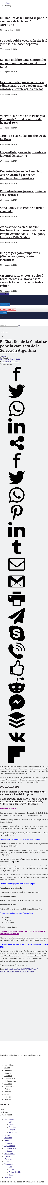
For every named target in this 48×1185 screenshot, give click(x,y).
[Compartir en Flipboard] (16, 762)
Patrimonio (13, 1132)
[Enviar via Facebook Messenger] (16, 710)
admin (4, 356)
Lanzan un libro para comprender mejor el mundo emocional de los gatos (23, 63)
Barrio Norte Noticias (8, 310)
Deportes (8, 1070)
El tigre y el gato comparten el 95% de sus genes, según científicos (21, 256)
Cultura (7, 1068)
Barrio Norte (9, 1065)
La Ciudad (5, 361)
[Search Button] (19, 325)
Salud (6, 1094)
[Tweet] (16, 399)
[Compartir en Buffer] (16, 727)
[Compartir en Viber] (16, 658)
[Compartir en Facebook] (16, 381)
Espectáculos (9, 1078)
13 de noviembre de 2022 (10, 359)
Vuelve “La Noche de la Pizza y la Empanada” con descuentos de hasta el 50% (22, 119)
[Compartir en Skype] (16, 641)
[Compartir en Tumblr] (16, 554)
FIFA (25, 969)
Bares (11, 1122)
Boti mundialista (11, 969)
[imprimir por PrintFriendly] (16, 606)
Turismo (7, 1099)
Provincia (7, 1091)
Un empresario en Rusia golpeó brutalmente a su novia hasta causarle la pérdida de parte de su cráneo (22, 281)
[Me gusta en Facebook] (16, 675)
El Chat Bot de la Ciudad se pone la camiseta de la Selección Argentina (23, 21)
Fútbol (29, 969)
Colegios (12, 1127)
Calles (11, 1124)
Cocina (11, 1169)
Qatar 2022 (14, 972)
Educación (8, 1075)
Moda (11, 1175)
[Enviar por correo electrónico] (16, 572)
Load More (4, 294)
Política (7, 1089)
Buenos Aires (5, 304)
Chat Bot (20, 969)
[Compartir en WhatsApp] (16, 416)
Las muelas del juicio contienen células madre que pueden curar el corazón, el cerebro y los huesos (23, 86)
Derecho (7, 1073)
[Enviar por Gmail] (16, 589)
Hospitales (13, 1130)
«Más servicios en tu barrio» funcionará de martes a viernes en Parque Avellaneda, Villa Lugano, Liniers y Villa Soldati (23, 232)
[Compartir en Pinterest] (16, 520)
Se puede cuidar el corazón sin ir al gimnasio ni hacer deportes (23, 42)
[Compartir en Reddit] (16, 693)
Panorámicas (9, 1086)
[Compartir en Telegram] (16, 623)
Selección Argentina (26, 972)
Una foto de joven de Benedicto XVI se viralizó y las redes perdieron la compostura (21, 175)
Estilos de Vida (10, 1081)
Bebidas (12, 1167)
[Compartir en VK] (16, 745)
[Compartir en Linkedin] (16, 433)
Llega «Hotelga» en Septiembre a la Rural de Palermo (23, 154)
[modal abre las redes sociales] (16, 450)
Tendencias (14, 361)
